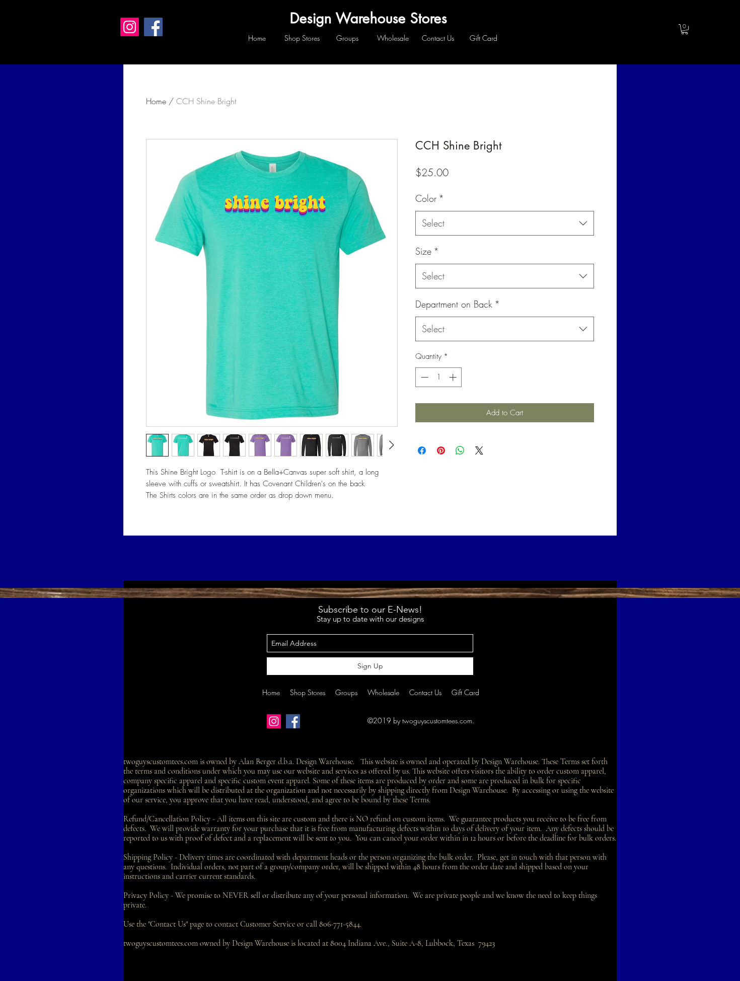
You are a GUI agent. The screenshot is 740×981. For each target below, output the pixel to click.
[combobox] (504, 223)
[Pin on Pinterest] (441, 450)
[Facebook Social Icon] (153, 27)
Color (429, 198)
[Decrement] (423, 377)
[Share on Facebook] (422, 450)
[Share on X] (479, 450)
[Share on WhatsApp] (460, 450)
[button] (685, 29)
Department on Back (457, 304)
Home (156, 101)
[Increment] (454, 377)
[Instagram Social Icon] (129, 27)
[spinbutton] (438, 377)
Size (427, 251)
